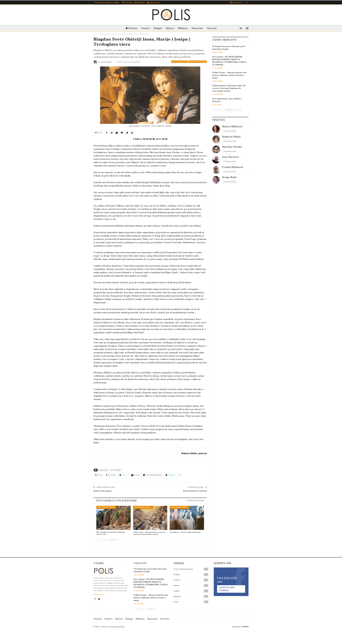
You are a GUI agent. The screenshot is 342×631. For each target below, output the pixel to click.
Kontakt (141, 2)
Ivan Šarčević (230, 157)
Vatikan (176, 590)
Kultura (170, 28)
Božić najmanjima (103, 491)
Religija (158, 28)
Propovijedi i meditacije (197, 61)
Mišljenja (183, 28)
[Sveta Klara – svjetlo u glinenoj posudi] (187, 518)
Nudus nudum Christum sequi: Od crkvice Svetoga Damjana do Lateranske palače (228, 88)
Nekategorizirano (179, 61)
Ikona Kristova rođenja (195, 491)
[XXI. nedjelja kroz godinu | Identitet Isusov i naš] (113, 518)
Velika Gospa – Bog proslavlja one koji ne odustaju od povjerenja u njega (229, 75)
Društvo (145, 28)
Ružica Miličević (232, 127)
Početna (128, 2)
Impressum (155, 2)
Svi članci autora (229, 131)
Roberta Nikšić (116, 470)
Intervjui (212, 28)
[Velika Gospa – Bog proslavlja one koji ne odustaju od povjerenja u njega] (150, 518)
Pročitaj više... (99, 594)
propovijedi (104, 470)
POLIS (245, 626)
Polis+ (176, 601)
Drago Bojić (229, 177)
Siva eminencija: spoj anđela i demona (227, 100)
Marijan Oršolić (232, 147)
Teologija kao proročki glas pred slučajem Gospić (228, 48)
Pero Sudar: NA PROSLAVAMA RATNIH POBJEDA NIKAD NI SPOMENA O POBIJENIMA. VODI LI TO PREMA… (229, 60)
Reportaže (197, 28)
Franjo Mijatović (232, 167)
